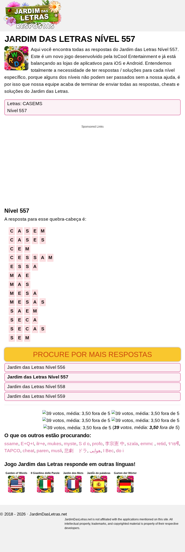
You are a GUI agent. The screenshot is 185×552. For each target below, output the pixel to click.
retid (161, 443)
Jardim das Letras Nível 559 (36, 396)
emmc (147, 443)
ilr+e (40, 443)
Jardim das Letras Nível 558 (36, 386)
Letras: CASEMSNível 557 (24, 107)
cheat (28, 450)
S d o (84, 443)
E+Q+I (27, 443)
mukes (54, 443)
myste (70, 443)
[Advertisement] (92, 164)
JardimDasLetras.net (48, 514)
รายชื (173, 443)
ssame (11, 443)
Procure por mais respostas (92, 354)
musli (56, 450)
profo (97, 443)
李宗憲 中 (115, 443)
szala (132, 443)
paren (43, 450)
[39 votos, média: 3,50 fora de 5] (76, 413)
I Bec (108, 450)
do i (120, 450)
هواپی (95, 450)
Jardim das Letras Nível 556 (36, 367)
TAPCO (12, 450)
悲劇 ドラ (75, 450)
